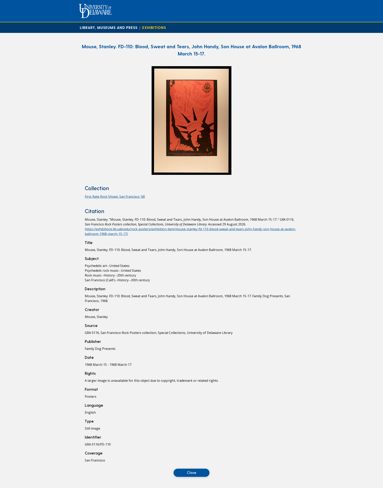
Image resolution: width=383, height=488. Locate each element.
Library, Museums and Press (108, 27)
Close (191, 472)
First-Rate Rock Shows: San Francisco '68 (115, 196)
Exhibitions (154, 27)
